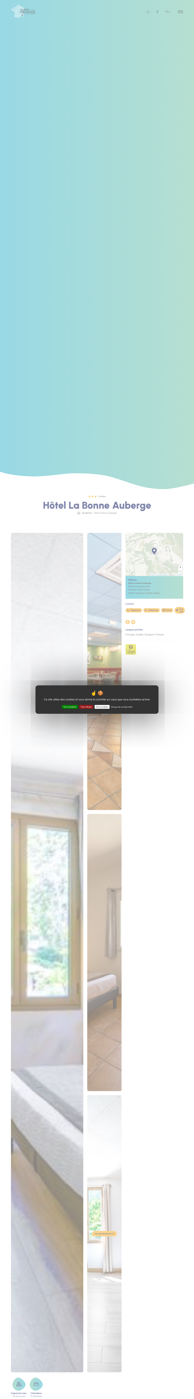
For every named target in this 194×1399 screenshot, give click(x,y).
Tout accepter (70, 706)
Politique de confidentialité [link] (121, 707)
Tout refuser (86, 706)
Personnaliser (102, 706)
